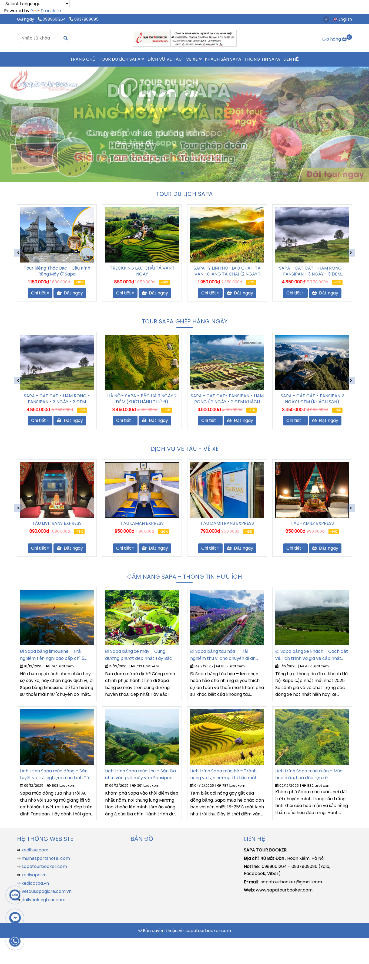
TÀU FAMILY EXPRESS (312, 523)
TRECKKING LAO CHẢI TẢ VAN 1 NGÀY (57, 271)
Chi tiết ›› (40, 293)
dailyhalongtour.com (43, 900)
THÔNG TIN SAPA (262, 59)
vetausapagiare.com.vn (47, 891)
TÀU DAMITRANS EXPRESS (227, 523)
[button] (344, 19)
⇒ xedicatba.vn (33, 883)
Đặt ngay (73, 293)
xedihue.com (35, 850)
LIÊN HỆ (291, 59)
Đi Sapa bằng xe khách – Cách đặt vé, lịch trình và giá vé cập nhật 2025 (311, 655)
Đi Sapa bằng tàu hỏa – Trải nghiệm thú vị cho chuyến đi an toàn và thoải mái (223, 655)
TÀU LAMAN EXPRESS (142, 523)
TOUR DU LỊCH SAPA (120, 59)
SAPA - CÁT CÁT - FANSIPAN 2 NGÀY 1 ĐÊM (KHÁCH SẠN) (312, 399)
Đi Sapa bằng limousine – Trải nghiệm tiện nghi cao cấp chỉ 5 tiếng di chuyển (52, 655)
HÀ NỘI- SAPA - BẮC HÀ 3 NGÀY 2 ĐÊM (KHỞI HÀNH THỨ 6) (142, 399)
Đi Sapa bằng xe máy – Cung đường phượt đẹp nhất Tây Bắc (138, 654)
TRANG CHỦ (83, 59)
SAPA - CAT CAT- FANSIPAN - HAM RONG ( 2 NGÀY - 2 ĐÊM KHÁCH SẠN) (227, 399)
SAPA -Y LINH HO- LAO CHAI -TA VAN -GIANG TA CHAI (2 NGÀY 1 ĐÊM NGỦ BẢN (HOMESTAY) (142, 271)
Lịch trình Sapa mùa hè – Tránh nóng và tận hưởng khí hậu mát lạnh (223, 774)
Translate (51, 11)
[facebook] (327, 19)
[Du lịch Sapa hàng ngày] (57, 235)
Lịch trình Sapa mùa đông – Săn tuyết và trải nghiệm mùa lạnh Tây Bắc (56, 774)
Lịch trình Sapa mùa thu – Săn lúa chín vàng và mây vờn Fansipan (140, 774)
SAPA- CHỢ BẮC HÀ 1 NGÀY (312, 268)
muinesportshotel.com (46, 858)
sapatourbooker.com (44, 866)
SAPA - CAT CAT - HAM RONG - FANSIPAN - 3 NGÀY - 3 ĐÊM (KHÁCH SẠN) (227, 271)
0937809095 (86, 19)
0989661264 (55, 19)
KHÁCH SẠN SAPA (223, 59)
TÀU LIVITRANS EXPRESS (57, 523)
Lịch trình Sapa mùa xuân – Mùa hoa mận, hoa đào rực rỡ (309, 774)
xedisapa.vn (34, 875)
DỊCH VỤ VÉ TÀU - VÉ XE (173, 59)
